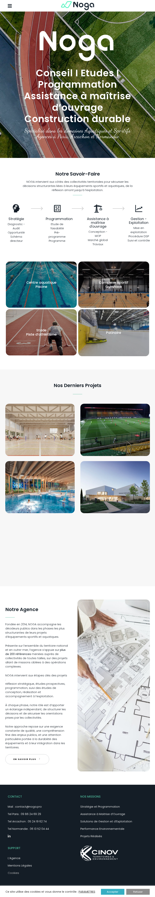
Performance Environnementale (102, 829)
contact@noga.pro (28, 807)
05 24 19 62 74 (37, 821)
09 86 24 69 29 (31, 814)
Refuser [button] (138, 892)
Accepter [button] (112, 892)
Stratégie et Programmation (100, 807)
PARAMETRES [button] (87, 892)
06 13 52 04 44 (39, 829)
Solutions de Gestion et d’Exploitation (106, 821)
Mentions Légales (20, 865)
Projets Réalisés (91, 836)
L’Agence (14, 858)
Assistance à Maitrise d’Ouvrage (102, 814)
